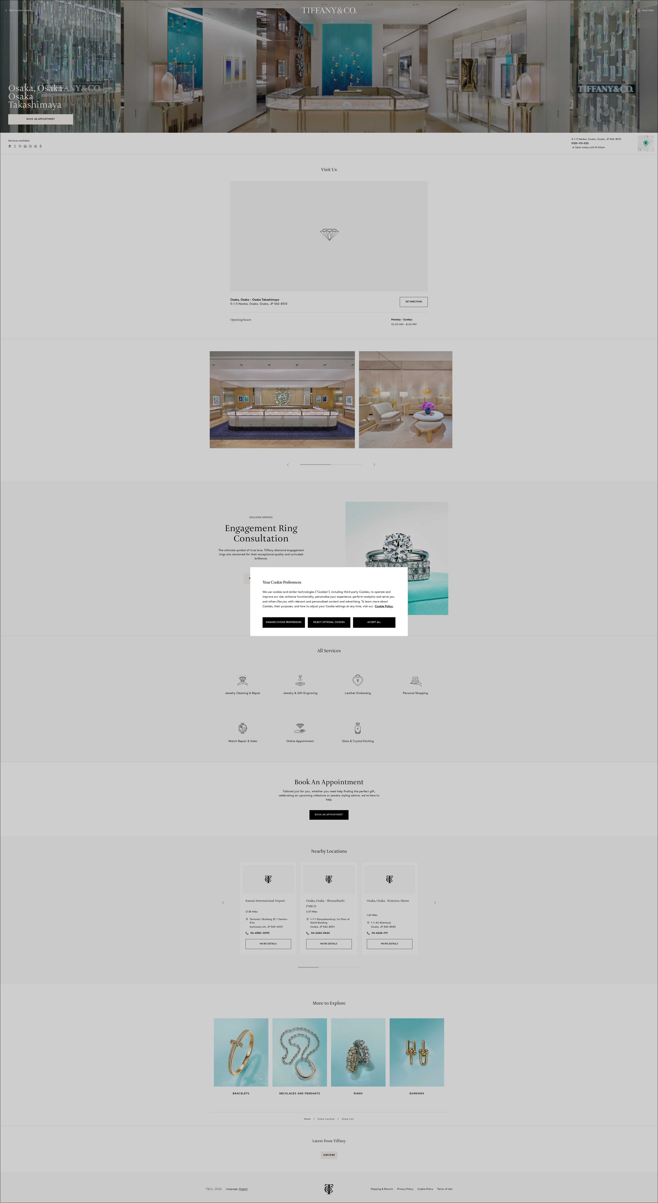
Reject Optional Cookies (329, 622)
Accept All (374, 622)
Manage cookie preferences (284, 622)
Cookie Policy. (384, 606)
